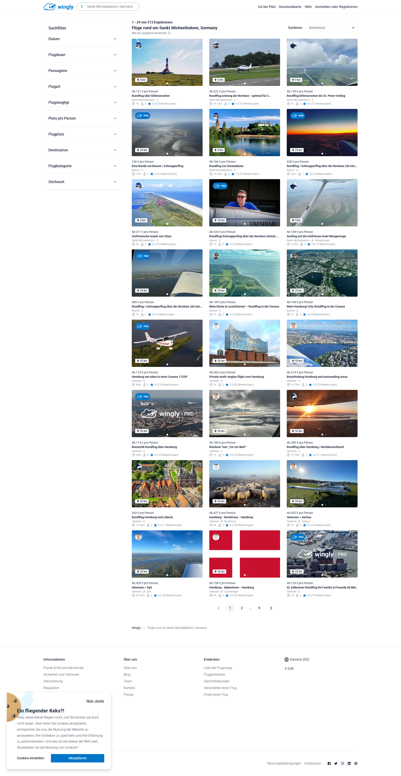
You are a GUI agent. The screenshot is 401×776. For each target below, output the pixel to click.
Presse (128, 695)
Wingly (136, 627)
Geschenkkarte (290, 7)
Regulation (51, 688)
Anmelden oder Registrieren (336, 7)
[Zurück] (218, 608)
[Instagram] (342, 763)
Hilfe (308, 7)
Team (128, 681)
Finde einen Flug (216, 695)
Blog (127, 674)
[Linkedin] (349, 763)
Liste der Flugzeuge (218, 668)
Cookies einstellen (30, 758)
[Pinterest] (356, 763)
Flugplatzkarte (214, 674)
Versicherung (53, 681)
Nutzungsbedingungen (284, 763)
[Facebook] (329, 763)
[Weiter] (271, 608)
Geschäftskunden (217, 681)
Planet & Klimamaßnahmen (63, 668)
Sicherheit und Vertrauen (61, 674)
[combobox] (108, 7)
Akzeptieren (78, 758)
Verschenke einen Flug (220, 688)
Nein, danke (95, 701)
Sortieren (295, 28)
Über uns (130, 668)
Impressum (312, 763)
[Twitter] (336, 763)
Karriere (129, 688)
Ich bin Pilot (266, 7)
